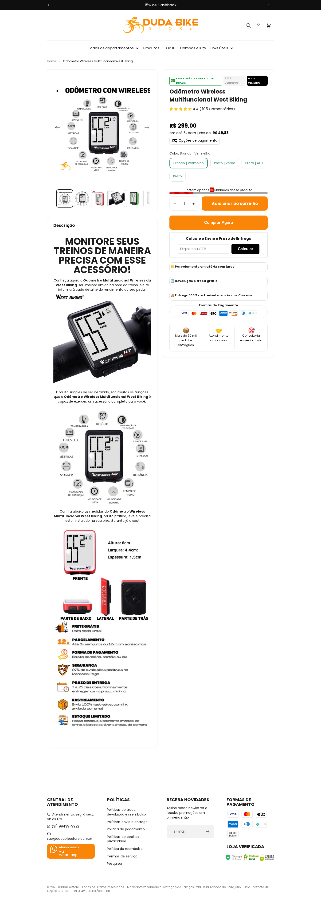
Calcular (245, 249)
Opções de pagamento (198, 140)
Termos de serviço (122, 856)
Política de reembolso (125, 848)
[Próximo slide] (269, 5)
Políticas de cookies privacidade (123, 839)
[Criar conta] (207, 831)
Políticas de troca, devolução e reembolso (126, 812)
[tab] (64, 198)
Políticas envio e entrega (127, 822)
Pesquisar (114, 863)
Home (51, 61)
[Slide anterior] (48, 5)
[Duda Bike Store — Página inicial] (160, 25)
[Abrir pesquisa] (248, 25)
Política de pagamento (126, 829)
